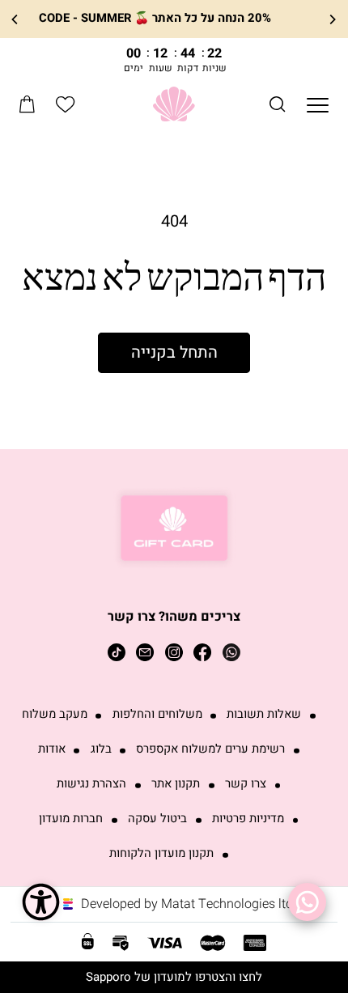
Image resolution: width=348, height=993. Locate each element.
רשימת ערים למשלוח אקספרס (210, 749)
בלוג (101, 749)
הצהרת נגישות (91, 784)
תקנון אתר (175, 784)
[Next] (15, 18)
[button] (277, 104)
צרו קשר (245, 784)
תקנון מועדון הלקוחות (161, 854)
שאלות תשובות (264, 715)
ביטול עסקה (157, 819)
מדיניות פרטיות (248, 819)
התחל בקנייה (174, 352)
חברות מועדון (71, 819)
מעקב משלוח (54, 715)
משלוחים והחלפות (157, 715)
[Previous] (332, 18)
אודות (52, 749)
